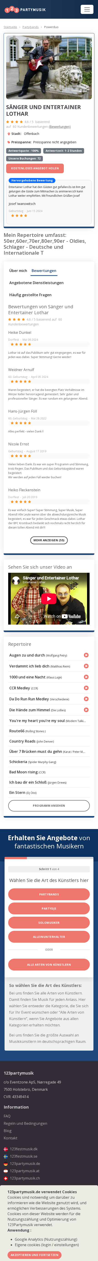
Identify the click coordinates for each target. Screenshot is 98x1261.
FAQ (7, 1116)
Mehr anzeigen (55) (49, 540)
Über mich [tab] (18, 270)
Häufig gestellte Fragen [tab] (30, 294)
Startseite (10, 27)
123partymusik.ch (24, 1178)
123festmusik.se (23, 1156)
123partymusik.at (24, 1170)
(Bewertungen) (60, 126)
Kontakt (10, 1138)
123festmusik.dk (23, 1148)
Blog (8, 1130)
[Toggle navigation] (87, 9)
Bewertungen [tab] (44, 270)
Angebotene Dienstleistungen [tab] (36, 282)
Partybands (31, 27)
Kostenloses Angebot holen (35, 168)
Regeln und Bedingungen (25, 1123)
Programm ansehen (49, 806)
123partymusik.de (24, 1163)
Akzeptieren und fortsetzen (34, 1255)
